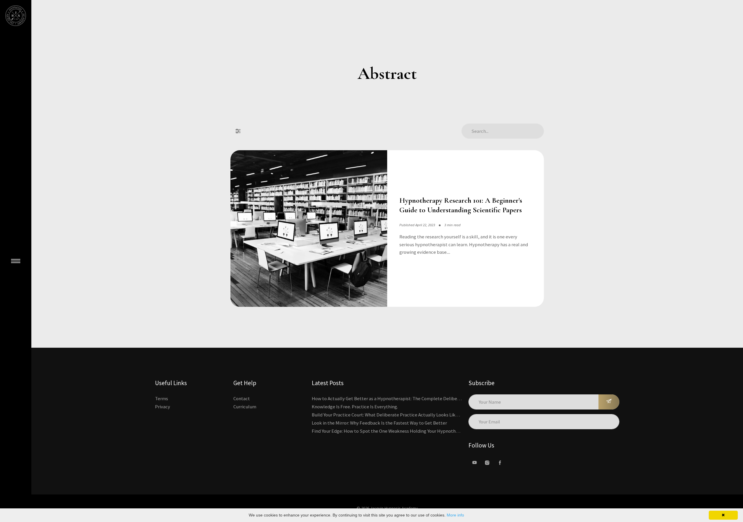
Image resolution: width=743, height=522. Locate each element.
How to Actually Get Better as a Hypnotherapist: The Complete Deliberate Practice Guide (404, 398)
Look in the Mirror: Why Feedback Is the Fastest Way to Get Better (379, 423)
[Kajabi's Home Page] (15, 15)
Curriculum (244, 406)
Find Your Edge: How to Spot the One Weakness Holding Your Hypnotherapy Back (395, 431)
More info (455, 515)
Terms (161, 398)
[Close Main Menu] (15, 261)
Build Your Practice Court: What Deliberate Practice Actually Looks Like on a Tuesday (398, 415)
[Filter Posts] (238, 131)
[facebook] (500, 462)
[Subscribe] (608, 401)
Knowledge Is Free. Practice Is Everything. (355, 406)
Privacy (162, 406)
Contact (241, 398)
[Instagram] (487, 462)
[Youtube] (474, 462)
